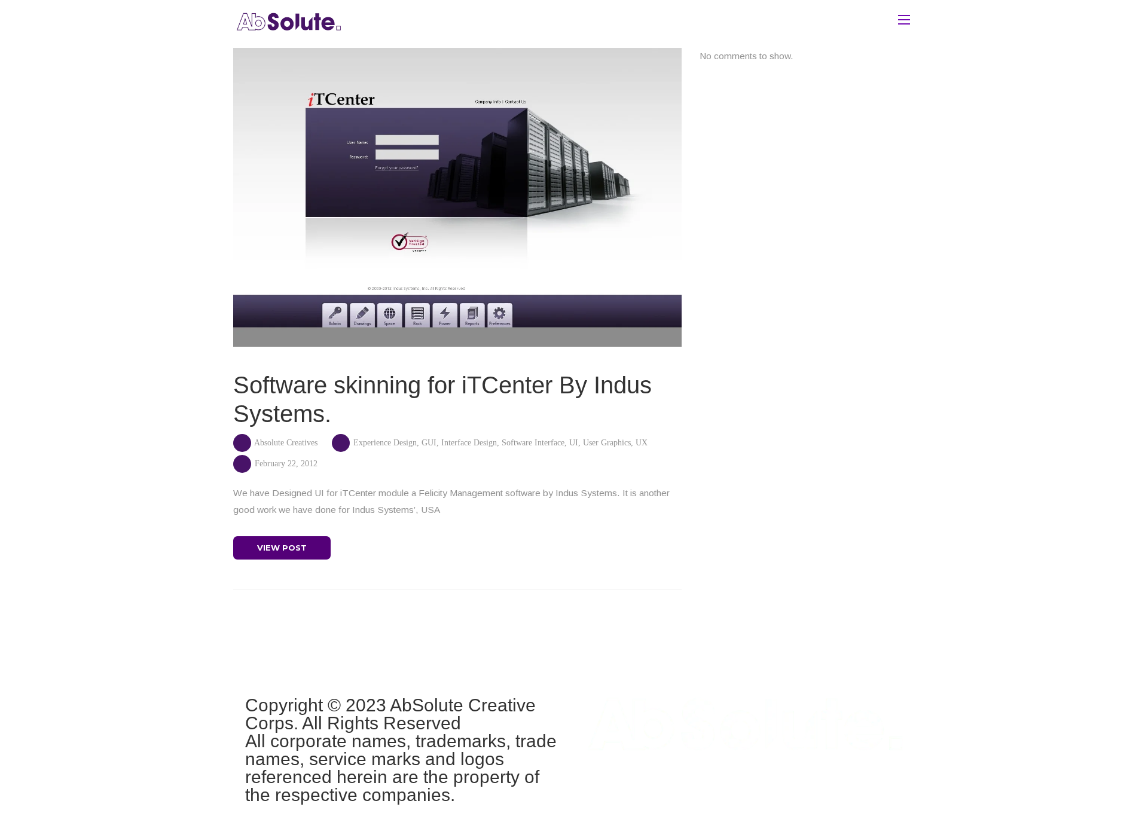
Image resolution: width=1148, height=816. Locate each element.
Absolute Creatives (285, 442)
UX (642, 442)
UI (573, 442)
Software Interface (533, 442)
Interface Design (469, 442)
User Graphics (607, 442)
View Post (282, 547)
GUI (429, 442)
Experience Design (385, 442)
